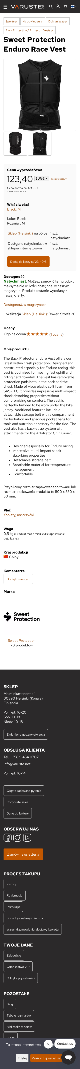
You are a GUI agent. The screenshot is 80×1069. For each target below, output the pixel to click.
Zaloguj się (14, 955)
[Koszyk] (65, 6)
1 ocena (56, 334)
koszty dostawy (59, 178)
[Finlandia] (73, 6)
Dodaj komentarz (18, 579)
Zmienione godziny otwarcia (26, 734)
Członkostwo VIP (18, 967)
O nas (10, 1038)
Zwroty (11, 884)
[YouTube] (27, 838)
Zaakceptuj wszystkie (46, 1058)
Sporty (11, 21)
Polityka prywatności (21, 978)
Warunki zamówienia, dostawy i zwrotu (33, 929)
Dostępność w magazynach (25, 304)
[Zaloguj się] (58, 6)
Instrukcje (13, 907)
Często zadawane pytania (24, 790)
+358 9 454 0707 (24, 757)
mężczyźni (25, 515)
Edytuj (22, 1058)
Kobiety (9, 515)
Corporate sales (17, 802)
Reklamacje (14, 895)
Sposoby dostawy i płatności (26, 918)
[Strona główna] (29, 7)
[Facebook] (8, 838)
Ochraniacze (57, 21)
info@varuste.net (17, 764)
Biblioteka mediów (19, 1027)
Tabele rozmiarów (19, 1015)
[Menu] (5, 7)
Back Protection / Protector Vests (29, 30)
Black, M (14, 209)
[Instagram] (17, 838)
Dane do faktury (18, 813)
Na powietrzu (32, 21)
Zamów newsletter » (23, 854)
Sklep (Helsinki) (20, 233)
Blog (10, 1004)
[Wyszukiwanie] (51, 7)
